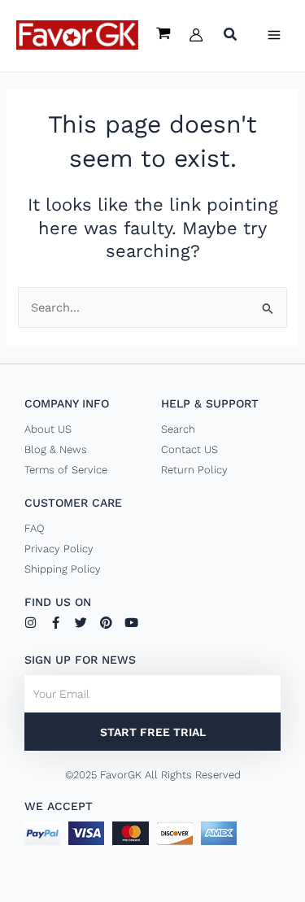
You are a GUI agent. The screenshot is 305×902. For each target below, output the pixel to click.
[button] (231, 36)
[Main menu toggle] (274, 35)
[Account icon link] (196, 35)
